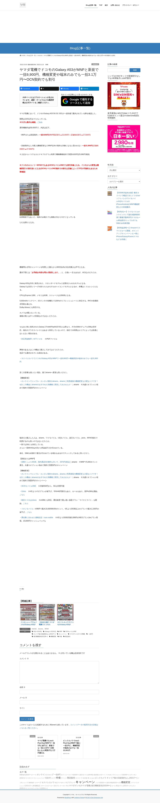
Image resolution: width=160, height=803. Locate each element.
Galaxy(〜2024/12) (50, 631)
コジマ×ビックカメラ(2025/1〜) (37, 788)
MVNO (47, 629)
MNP (60, 631)
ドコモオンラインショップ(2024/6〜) (117, 775)
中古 (67, 786)
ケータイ (62, 786)
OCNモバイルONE (28, 486)
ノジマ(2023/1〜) (100, 782)
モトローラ (79, 778)
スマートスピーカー (46, 786)
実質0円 (48, 778)
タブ (62, 775)
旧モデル (56, 786)
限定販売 (67, 636)
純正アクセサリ (60, 782)
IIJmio (23, 491)
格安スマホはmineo (29, 500)
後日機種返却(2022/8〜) (41, 636)
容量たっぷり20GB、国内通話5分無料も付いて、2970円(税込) (45, 462)
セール (113, 786)
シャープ (38, 782)
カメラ (53, 778)
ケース (34, 775)
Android (95, 64)
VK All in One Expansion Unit (94, 797)
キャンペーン (63, 634)
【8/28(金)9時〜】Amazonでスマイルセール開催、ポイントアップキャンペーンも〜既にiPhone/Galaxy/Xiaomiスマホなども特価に (128, 233)
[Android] (27, 743)
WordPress (68, 797)
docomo (40, 629)
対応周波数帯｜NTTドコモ (31, 339)
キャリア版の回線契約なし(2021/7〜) (45, 634)
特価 (60, 636)
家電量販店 (36, 786)
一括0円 (90, 634)
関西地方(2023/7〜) (26, 775)
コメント (24, 659)
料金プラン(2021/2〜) (123, 786)
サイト (22, 708)
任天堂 (85, 778)
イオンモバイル (27, 509)
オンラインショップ (45, 775)
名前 (22, 687)
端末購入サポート (99, 775)
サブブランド (70, 782)
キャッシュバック (39, 778)
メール (23, 698)
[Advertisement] (80, 26)
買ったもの (91, 778)
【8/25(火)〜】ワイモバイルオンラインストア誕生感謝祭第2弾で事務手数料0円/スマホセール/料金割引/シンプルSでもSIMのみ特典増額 (128, 217)
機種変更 (53, 636)
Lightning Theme (79, 797)
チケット (64, 778)
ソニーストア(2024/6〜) (71, 775)
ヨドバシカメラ (48, 782)
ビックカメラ (100, 778)
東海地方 (31, 782)
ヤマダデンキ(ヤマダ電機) (77, 634)
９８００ (30, 778)
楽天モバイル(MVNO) (86, 775)
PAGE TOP (154, 777)
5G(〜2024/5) (38, 631)
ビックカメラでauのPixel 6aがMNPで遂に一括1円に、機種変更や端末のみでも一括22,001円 (71, 745)
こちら (22, 495)
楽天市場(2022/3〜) (113, 782)
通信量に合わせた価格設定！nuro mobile (37, 517)
